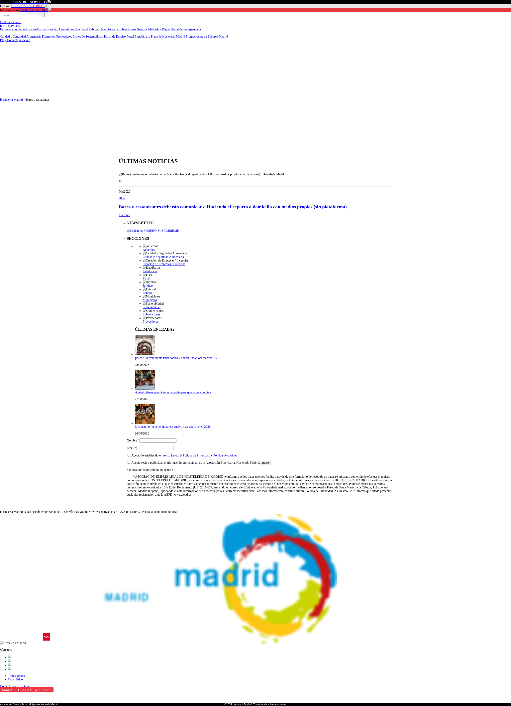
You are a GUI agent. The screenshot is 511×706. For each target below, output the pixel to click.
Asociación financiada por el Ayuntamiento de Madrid (29, 704)
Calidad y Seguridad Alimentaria (20, 36)
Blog (3, 40)
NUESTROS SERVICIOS (29, 2)
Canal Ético (15, 679)
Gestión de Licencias (44, 29)
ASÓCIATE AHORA (34, 10)
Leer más (124, 215)
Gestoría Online (10, 22)
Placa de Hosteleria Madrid (168, 36)
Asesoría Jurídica (69, 29)
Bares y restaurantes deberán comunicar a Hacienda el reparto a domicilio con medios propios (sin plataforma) (233, 206)
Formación (48, 36)
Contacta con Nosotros (14, 686)
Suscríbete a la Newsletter (26, 689)
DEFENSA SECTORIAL (27, 6)
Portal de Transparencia (186, 29)
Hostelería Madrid (11, 99)
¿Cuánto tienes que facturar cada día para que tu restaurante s (173, 392)
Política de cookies (225, 455)
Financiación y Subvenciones (117, 29)
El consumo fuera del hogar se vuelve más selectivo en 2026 (173, 426)
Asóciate (24, 40)
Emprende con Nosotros (15, 29)
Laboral (94, 29)
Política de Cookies (12, 701)
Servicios (14, 25)
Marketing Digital (159, 29)
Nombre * (133, 440)
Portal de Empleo (115, 36)
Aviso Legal (170, 455)
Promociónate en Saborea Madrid (207, 36)
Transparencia (17, 675)
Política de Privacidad (196, 455)
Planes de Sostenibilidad (88, 36)
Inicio (4, 25)
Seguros (142, 29)
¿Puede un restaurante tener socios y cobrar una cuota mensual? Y (176, 358)
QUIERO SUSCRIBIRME (161, 230)
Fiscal (84, 29)
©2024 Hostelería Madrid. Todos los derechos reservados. (255, 704)
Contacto (12, 40)
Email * (132, 447)
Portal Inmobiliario (138, 36)
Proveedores (64, 36)
